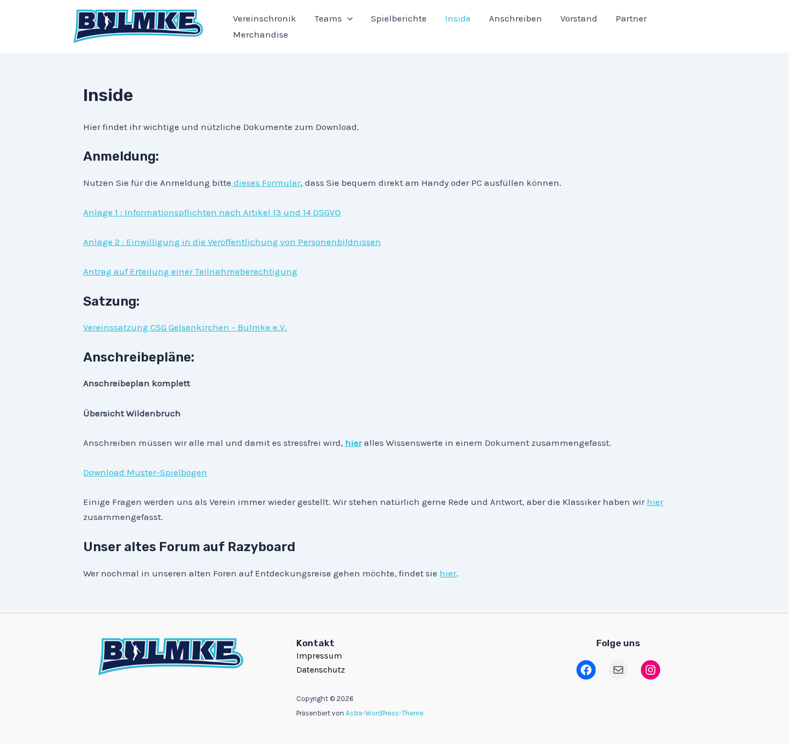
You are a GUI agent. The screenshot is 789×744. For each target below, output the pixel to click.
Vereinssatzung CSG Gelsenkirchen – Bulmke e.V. (185, 327)
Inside (458, 18)
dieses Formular (266, 182)
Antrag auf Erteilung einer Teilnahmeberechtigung (190, 271)
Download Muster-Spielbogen (145, 472)
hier (655, 501)
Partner (631, 18)
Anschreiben (515, 18)
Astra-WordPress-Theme (384, 713)
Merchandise (260, 34)
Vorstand (578, 18)
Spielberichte (399, 18)
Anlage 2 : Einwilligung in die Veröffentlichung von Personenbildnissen (232, 241)
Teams (328, 18)
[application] (347, 18)
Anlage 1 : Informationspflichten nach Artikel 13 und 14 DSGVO (212, 212)
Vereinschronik (264, 18)
